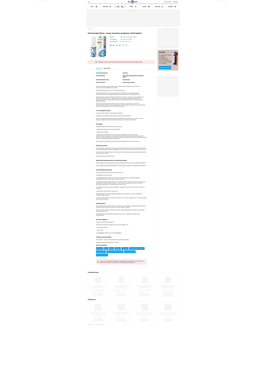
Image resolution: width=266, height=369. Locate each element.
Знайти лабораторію (165, 67)
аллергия (116, 149)
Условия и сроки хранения (129, 82)
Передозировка (126, 79)
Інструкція (98, 68)
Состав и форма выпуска (102, 72)
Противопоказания (100, 75)
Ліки (90, 28)
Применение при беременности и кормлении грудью (133, 76)
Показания (125, 72)
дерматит (119, 232)
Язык (170, 1)
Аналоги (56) (107, 68)
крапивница (101, 232)
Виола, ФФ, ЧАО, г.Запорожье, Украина (128, 36)
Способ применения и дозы (102, 79)
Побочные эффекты (100, 82)
